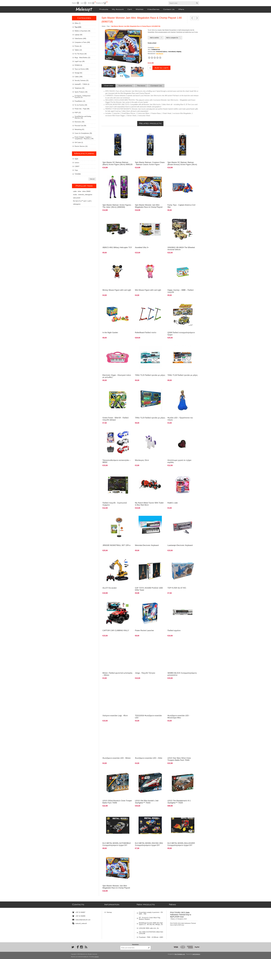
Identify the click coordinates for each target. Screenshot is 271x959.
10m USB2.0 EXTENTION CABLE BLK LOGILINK (151, 932)
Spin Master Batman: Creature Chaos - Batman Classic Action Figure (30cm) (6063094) (150, 164)
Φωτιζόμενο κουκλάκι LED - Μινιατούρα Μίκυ (178, 717)
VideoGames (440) (80, 38)
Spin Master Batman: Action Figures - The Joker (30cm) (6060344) (117, 206)
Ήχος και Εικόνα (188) (81, 69)
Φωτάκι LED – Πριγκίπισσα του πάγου (180, 419)
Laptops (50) (78, 34)
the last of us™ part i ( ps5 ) (82, 201)
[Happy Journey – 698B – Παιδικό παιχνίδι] (183, 272)
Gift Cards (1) (79, 142)
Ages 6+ (106, 301)
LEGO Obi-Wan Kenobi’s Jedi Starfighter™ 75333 (146, 802)
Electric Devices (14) (81, 146)
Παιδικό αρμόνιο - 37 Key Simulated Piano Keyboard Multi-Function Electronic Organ (148, 515)
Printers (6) (78, 46)
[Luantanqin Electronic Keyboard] (183, 527)
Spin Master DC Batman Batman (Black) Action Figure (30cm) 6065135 (117, 163)
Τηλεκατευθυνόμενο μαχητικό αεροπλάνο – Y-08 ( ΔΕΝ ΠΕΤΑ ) (183, 557)
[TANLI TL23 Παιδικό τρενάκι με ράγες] (150, 400)
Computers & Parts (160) (82, 42)
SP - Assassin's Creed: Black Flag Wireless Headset (149, 918)
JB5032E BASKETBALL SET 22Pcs (116, 545)
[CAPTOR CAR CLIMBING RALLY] (118, 612)
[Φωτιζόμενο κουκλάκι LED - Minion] (118, 740)
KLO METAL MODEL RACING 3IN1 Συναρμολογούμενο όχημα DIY (149, 844)
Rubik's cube (172, 503)
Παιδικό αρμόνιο (173, 514)
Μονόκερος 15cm (142, 460)
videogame (76, 204)
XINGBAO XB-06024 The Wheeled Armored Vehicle (181, 248)
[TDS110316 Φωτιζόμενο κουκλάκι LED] (150, 697)
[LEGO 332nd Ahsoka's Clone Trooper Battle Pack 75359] (118, 783)
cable (75, 191)
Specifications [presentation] (125, 85)
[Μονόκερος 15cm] (150, 442)
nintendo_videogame (85, 194)
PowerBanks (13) (80, 101)
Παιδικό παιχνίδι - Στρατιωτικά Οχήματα (114, 504)
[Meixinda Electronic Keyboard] (150, 527)
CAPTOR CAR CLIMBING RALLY (115, 630)
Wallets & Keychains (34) (82, 31)
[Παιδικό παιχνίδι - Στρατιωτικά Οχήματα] (118, 485)
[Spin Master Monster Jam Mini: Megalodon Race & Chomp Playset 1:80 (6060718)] (150, 187)
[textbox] (182, 3)
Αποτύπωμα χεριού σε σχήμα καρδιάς (179, 461)
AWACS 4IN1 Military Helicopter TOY (117, 247)
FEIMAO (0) (78, 65)
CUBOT (77, 166)
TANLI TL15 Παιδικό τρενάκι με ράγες (150, 375)
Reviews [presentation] (141, 85)
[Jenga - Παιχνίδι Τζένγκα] (150, 655)
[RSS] (86, 947)
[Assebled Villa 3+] (150, 229)
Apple (76, 159)
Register (74, 3)
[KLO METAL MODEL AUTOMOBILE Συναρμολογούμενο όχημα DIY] (118, 825)
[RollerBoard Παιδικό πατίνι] (150, 315)
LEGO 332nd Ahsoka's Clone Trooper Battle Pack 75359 (117, 802)
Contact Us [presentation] (156, 85)
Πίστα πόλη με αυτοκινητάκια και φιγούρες (148, 216)
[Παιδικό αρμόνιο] (183, 612)
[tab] (109, 85)
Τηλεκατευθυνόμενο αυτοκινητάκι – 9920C (116, 461)
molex (75, 194)
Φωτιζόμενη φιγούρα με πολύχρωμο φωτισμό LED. (116, 728)
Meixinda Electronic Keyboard (147, 545)
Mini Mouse (139, 684)
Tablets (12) (78, 50)
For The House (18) (80, 54)
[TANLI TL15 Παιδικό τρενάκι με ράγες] (150, 357)
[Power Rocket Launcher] (150, 612)
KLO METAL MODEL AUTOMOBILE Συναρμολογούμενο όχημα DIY (116, 844)
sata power (76, 198)
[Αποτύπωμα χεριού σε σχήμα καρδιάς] (183, 442)
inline (79, 191)
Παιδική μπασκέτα (109, 514)
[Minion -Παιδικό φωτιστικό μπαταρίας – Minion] (118, 655)
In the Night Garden (110, 333)
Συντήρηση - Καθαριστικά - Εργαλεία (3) (83, 96)
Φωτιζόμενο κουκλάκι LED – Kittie (148, 758)
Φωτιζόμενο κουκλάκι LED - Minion (116, 758)
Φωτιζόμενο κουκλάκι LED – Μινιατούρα (115, 259)
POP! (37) (78, 112)
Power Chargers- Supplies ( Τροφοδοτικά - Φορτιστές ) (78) (84, 137)
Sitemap (109, 912)
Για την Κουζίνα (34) (81, 105)
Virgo (76, 170)
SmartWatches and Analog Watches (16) (83, 117)
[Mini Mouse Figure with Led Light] (118, 272)
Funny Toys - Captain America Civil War (181, 206)
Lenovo (77, 162)
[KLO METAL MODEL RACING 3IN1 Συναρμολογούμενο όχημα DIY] (150, 825)
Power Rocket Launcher (144, 630)
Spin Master (159, 53)
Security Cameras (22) (81, 80)
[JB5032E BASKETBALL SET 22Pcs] (118, 527)
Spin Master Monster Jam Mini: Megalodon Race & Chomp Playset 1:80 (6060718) (148, 207)
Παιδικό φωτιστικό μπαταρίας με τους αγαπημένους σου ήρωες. (114, 642)
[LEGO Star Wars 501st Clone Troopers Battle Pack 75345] (183, 740)
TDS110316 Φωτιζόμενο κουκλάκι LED (148, 717)
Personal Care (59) (80, 125)
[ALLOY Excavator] (118, 570)
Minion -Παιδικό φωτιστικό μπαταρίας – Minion (117, 674)
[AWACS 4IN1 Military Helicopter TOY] (118, 229)
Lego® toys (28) (79, 61)
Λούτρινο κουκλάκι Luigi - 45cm (115, 716)
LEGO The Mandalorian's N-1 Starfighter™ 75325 (179, 802)
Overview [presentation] (108, 85)
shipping (96, 956)
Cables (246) (78, 76)
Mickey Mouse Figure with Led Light (116, 290)
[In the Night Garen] (118, 315)
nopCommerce (196, 954)
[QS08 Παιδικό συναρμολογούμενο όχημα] (183, 315)
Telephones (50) (79, 88)
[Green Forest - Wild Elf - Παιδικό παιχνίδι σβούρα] (118, 400)
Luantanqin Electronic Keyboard (180, 545)
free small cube (173, 471)
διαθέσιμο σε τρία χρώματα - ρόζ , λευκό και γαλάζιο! (181, 387)
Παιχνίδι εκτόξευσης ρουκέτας (144, 599)
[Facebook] (77, 947)
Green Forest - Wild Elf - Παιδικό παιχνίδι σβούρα (115, 419)
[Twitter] (72, 947)
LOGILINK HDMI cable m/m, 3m (149, 928)
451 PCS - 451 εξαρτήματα (176, 216)
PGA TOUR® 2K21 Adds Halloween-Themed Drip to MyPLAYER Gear (180, 915)
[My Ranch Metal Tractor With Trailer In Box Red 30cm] (150, 485)
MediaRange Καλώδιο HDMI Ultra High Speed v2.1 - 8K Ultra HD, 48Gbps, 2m (151, 923)
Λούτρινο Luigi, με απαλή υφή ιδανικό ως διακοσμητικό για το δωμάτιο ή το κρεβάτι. (115, 685)
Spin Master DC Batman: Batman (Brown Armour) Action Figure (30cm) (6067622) (182, 164)
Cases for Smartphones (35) (83, 133)
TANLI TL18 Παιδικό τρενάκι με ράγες (182, 375)
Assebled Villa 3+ (142, 247)
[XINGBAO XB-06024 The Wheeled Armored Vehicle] (183, 229)
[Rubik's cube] (183, 485)
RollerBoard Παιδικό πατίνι (145, 333)
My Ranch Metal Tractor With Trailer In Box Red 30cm (149, 504)
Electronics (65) (79, 122)
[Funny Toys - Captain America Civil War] (183, 187)
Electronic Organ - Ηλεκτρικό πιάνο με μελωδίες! (116, 376)
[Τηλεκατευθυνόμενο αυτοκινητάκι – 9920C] (118, 442)
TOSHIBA (78, 174)
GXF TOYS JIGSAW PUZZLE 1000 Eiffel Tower (149, 589)
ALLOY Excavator (109, 588)
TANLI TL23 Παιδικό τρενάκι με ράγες (150, 418)
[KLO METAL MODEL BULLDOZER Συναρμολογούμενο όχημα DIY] (183, 825)
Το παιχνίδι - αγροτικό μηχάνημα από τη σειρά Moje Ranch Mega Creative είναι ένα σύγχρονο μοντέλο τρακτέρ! (149, 473)
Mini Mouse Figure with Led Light (148, 290)
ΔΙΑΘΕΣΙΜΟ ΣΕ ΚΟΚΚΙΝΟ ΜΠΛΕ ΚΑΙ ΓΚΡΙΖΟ (117, 429)
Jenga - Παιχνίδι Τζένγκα (145, 673)
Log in (82, 3)
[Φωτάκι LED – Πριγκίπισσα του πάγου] (183, 400)
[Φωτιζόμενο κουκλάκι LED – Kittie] (150, 740)
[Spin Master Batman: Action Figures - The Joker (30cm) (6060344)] (118, 187)
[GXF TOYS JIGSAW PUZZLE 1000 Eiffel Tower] (150, 570)
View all (92, 179)
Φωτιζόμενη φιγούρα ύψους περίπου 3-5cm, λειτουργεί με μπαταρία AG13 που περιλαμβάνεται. (181, 686)
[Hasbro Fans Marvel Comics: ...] (197, 18)
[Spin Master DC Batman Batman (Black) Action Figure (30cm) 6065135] (118, 144)
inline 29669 (86, 191)
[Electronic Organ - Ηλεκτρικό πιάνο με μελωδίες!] (118, 357)
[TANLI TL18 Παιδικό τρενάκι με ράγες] (183, 357)
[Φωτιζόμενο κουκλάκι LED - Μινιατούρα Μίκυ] (183, 697)
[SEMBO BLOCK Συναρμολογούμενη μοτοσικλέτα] (183, 655)
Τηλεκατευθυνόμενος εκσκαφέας (113, 556)
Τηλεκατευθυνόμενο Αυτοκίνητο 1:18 (114, 599)
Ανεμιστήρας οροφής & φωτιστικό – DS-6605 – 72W (151, 913)
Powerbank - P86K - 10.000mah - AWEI (151, 937)
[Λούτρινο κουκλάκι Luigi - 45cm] (118, 697)
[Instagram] (81, 947)
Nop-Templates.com (180, 954)
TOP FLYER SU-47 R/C (176, 588)
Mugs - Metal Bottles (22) (82, 57)
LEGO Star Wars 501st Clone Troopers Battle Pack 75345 (179, 759)
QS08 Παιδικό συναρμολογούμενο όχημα (181, 334)
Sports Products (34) (81, 92)
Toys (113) (78, 27)
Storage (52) (78, 73)
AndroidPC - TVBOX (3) (82, 84)
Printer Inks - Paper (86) (82, 109)
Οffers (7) (77, 23)
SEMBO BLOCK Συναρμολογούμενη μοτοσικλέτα (182, 674)
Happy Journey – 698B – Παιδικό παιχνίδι (180, 291)
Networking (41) (79, 129)
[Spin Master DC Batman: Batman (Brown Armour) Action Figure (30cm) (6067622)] (183, 144)
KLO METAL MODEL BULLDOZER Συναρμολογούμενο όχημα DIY (181, 844)
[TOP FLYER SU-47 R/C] (183, 570)
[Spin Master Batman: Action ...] (192, 18)
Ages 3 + (171, 259)
